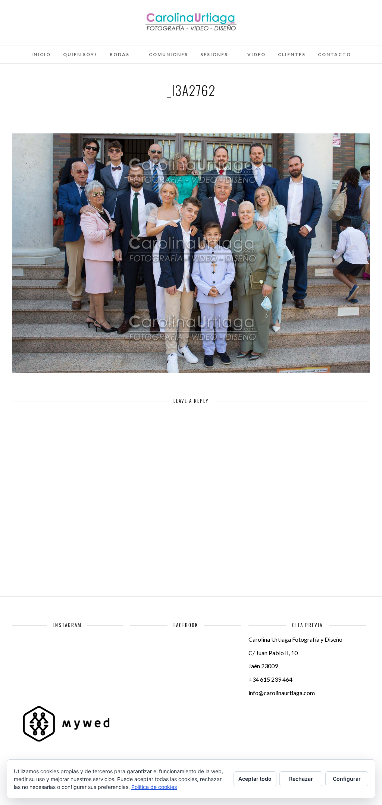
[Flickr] (34, 16)
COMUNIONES (168, 54)
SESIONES (214, 54)
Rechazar (301, 778)
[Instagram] (64, 16)
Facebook (185, 625)
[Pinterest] (54, 16)
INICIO (41, 54)
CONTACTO (334, 54)
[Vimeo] (44, 16)
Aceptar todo (255, 778)
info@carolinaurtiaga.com (281, 692)
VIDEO (256, 54)
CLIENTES (292, 54)
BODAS (119, 54)
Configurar (347, 778)
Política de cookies (154, 787)
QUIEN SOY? (80, 54)
